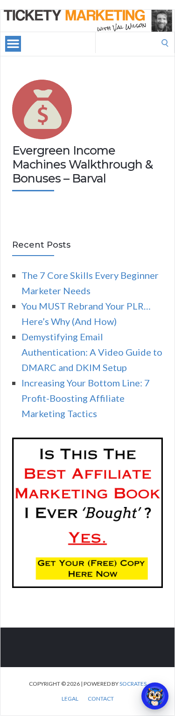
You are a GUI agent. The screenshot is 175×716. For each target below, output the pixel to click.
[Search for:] (135, 41)
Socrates (133, 683)
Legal (70, 699)
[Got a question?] (154, 695)
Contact (101, 699)
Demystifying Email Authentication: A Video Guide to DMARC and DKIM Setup (91, 352)
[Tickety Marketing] (87, 21)
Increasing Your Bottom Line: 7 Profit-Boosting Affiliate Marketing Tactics (85, 398)
